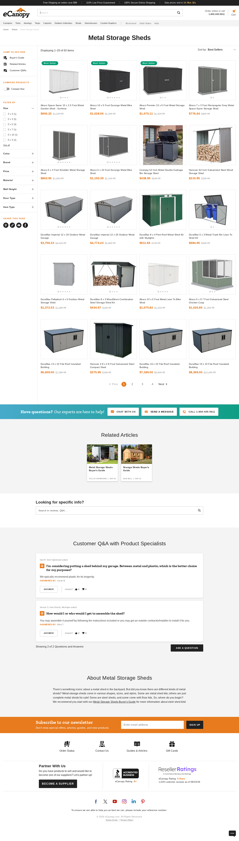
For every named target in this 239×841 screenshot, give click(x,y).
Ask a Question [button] (187, 648)
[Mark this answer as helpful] (76, 589)
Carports (47, 23)
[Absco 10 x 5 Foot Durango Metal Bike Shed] (113, 80)
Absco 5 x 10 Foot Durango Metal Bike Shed (111, 172)
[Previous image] (44, 80)
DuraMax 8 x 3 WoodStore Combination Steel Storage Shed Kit (111, 301)
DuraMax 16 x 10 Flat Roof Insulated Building (159, 366)
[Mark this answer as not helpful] (83, 589)
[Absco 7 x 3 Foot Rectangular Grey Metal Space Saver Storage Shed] (212, 80)
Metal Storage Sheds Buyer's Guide (114, 701)
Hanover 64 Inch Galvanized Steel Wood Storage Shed (211, 172)
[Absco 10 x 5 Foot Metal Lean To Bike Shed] (163, 274)
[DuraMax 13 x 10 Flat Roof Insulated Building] (64, 339)
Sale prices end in (180, 2)
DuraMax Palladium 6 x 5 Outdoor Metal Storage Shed (62, 301)
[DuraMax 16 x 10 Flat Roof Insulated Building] (163, 339)
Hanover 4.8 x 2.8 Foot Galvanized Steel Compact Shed (112, 366)
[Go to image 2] (62, 97)
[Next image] (83, 80)
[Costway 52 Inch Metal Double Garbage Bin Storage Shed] (163, 145)
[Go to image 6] (119, 97)
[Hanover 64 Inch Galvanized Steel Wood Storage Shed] (212, 145)
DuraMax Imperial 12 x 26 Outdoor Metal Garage (112, 236)
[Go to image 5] (116, 97)
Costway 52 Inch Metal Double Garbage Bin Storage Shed (161, 172)
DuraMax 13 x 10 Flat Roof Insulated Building (61, 366)
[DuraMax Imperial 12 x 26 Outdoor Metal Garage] (113, 210)
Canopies (7, 23)
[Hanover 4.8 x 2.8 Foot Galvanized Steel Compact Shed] (113, 339)
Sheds (78, 23)
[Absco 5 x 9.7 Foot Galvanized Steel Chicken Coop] (212, 274)
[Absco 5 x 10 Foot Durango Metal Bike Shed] (113, 145)
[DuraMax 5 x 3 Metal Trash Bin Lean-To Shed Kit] (212, 210)
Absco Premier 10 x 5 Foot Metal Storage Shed (162, 107)
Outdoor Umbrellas (63, 23)
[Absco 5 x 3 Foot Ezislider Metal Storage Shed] (64, 145)
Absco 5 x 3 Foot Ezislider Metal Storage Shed (63, 172)
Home (6, 29)
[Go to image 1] (60, 97)
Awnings (28, 23)
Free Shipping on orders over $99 (60, 2)
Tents (17, 23)
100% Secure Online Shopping (139, 2)
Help (156, 23)
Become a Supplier (58, 783)
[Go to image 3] (65, 97)
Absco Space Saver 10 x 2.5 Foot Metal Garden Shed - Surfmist (62, 107)
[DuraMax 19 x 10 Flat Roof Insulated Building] (212, 339)
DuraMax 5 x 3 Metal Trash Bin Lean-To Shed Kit (210, 236)
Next (161, 384)
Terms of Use (112, 820)
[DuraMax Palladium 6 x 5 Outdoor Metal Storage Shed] (64, 274)
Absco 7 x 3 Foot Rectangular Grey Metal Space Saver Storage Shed (211, 107)
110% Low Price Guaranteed (100, 2)
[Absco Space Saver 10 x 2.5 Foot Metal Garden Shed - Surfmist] (64, 80)
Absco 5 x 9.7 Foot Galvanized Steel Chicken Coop (209, 301)
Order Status (145, 23)
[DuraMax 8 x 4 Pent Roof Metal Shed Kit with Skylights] (163, 210)
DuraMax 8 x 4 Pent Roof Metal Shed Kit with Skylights (161, 236)
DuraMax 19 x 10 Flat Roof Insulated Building (209, 366)
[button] (159, 412)
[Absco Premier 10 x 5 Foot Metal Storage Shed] (163, 80)
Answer (49, 589)
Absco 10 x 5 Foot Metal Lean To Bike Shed (160, 301)
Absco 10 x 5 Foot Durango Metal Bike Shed (111, 107)
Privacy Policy (126, 820)
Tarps (37, 23)
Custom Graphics (108, 23)
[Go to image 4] (67, 97)
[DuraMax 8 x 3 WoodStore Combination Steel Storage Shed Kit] (113, 274)
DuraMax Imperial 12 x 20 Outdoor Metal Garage (63, 236)
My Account (131, 23)
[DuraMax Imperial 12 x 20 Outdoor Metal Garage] (64, 210)
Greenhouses (91, 23)
